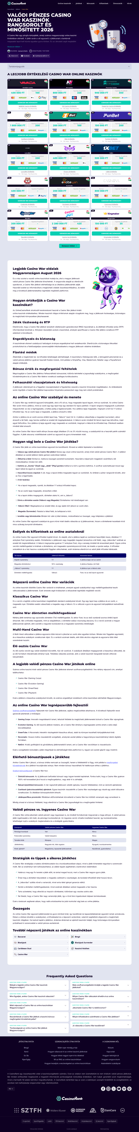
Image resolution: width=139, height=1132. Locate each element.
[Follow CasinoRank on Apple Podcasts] (129, 1089)
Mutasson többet (68, 246)
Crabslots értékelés (28, 204)
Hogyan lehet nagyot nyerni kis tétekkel (67, 1055)
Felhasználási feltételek (36, 1129)
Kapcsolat (111, 1051)
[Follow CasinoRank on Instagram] (108, 1089)
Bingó (26, 1048)
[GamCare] (108, 1110)
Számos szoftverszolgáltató (24, 711)
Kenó (26, 1051)
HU (10, 1089)
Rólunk (111, 1048)
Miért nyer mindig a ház (67, 1048)
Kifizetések (103, 3)
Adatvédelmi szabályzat (110, 1063)
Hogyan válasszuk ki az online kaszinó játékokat (67, 1051)
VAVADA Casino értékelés (28, 106)
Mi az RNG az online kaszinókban (67, 1059)
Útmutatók (117, 3)
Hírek (129, 3)
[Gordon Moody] (78, 1110)
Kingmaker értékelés (111, 237)
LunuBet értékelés (27, 172)
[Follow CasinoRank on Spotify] (124, 1089)
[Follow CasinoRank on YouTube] (119, 1089)
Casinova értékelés (111, 204)
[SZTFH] (27, 1110)
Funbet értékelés (111, 139)
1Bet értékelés (69, 139)
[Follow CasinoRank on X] (113, 1089)
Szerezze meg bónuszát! (28, 102)
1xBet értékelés (111, 172)
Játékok (79, 3)
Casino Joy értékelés (69, 237)
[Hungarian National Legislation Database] (56, 1110)
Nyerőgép (26, 1059)
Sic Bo (26, 1055)
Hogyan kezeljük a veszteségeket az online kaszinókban (67, 1063)
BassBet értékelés (27, 237)
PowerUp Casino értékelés (111, 106)
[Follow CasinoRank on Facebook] (103, 1089)
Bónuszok (91, 3)
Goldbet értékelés (27, 139)
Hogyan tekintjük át (111, 1055)
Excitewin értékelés (69, 204)
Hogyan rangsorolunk (111, 1059)
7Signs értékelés (69, 172)
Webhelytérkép (104, 1129)
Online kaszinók (64, 3)
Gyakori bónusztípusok (22, 771)
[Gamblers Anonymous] (92, 1110)
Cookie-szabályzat (72, 1129)
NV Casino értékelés (69, 106)
